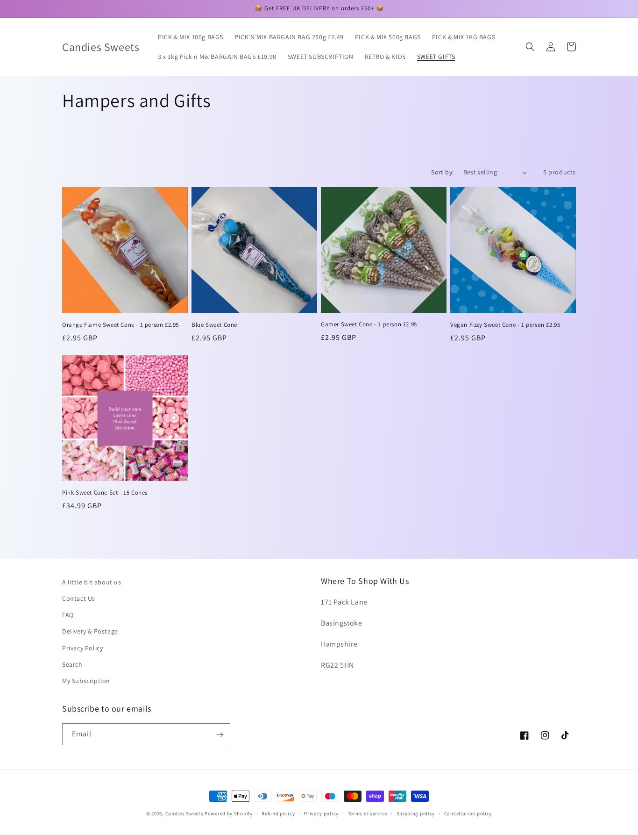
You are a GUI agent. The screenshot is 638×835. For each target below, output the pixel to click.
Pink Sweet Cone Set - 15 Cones (105, 493)
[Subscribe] (219, 735)
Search (72, 664)
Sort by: (442, 172)
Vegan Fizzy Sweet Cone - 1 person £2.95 (505, 325)
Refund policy (278, 813)
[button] (530, 46)
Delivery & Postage (90, 631)
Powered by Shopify (229, 813)
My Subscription (86, 681)
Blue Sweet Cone (214, 325)
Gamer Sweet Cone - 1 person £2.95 (369, 324)
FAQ (68, 615)
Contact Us (78, 598)
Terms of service (367, 813)
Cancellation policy (468, 813)
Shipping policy (416, 813)
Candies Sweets (185, 813)
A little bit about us (91, 582)
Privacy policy (321, 813)
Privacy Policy (82, 648)
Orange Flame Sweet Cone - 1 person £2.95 (120, 325)
